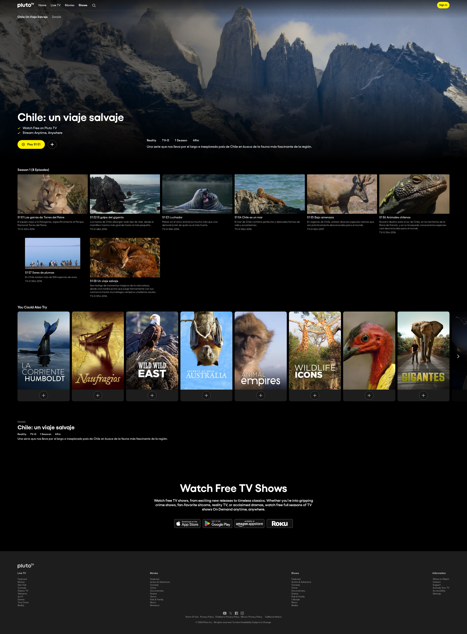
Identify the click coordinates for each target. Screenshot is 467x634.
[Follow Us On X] (230, 613)
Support (437, 585)
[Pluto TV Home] (26, 5)
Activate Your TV (441, 588)
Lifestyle (296, 599)
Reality (21, 605)
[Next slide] (458, 356)
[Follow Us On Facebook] (236, 613)
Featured (22, 579)
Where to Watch (441, 579)
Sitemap (437, 594)
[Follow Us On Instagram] (242, 613)
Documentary (157, 591)
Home (42, 5)
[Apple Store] (187, 523)
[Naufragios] (98, 356)
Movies (69, 5)
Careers (437, 582)
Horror (153, 597)
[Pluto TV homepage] (26, 565)
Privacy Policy (207, 617)
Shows (83, 5)
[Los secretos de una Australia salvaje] (206, 356)
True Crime (23, 602)
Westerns (22, 594)
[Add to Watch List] (52, 144)
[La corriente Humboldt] (44, 356)
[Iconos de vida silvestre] (315, 356)
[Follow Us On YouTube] (225, 613)
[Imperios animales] (261, 356)
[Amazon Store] (249, 523)
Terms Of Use (192, 617)
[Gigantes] (423, 356)
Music (153, 602)
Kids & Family (156, 599)
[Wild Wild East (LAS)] (152, 356)
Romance (154, 605)
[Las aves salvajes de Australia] (369, 356)
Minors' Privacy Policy (251, 617)
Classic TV (23, 591)
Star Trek (22, 585)
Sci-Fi (20, 597)
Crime (153, 588)
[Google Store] (217, 523)
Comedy (22, 588)
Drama (21, 599)
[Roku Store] (280, 523)
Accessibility (439, 591)
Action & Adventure (160, 582)
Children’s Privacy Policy (227, 617)
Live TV (56, 5)
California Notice (273, 617)
